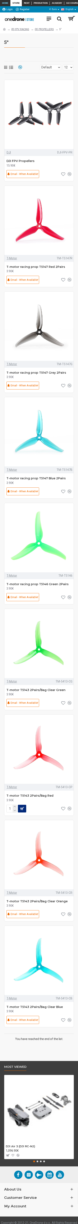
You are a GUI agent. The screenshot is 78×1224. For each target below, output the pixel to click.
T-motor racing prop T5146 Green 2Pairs (37, 584)
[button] (34, 1161)
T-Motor (12, 258)
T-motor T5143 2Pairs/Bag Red (29, 795)
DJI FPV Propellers (20, 161)
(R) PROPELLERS (44, 29)
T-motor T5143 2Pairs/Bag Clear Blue (34, 1007)
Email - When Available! (24, 174)
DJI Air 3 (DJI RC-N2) (20, 1146)
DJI (9, 152)
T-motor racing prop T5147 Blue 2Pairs (36, 478)
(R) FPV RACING (20, 29)
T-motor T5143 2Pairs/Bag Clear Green (36, 690)
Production (41, 3)
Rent (27, 3)
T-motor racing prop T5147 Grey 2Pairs (36, 373)
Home (5, 3)
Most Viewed (15, 1067)
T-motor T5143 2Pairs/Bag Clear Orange (37, 901)
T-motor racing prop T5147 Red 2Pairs (35, 267)
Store (16, 3)
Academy (57, 3)
